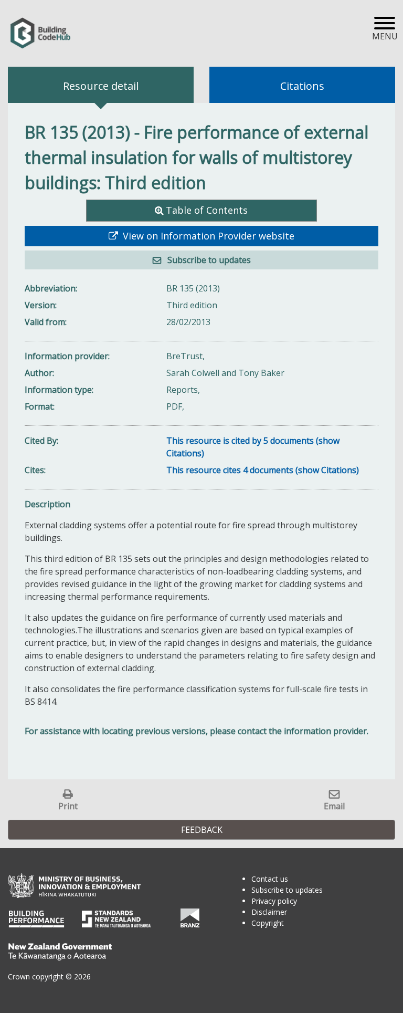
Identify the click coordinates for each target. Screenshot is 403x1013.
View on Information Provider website (207, 235)
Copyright (267, 923)
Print (68, 805)
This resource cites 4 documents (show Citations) (262, 470)
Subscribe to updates (208, 260)
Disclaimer (269, 912)
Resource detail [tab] (101, 86)
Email (334, 805)
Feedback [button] (201, 830)
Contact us (269, 879)
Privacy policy (274, 901)
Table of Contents (207, 210)
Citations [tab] (302, 86)
